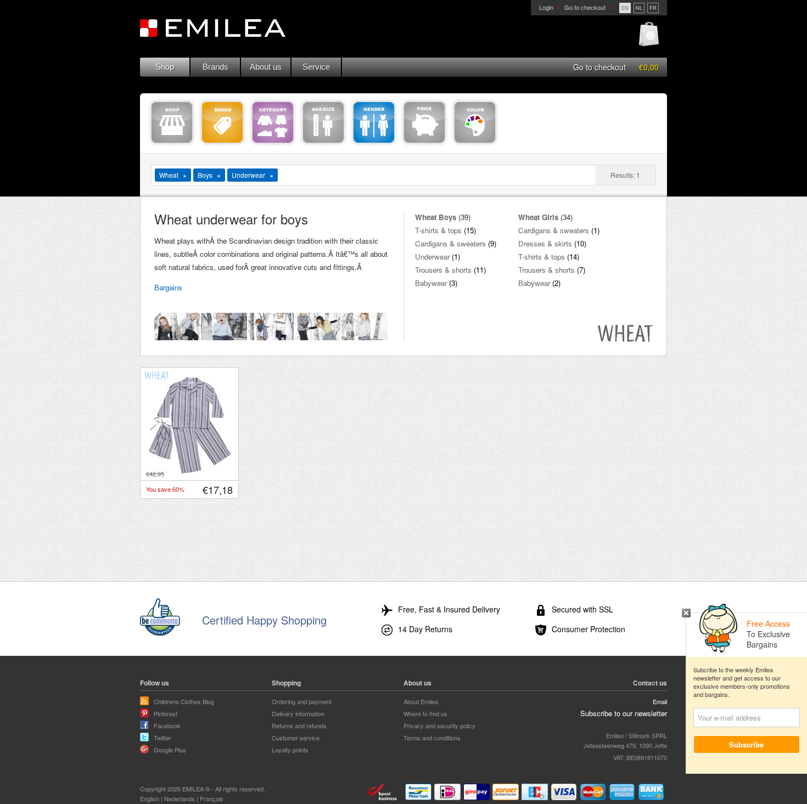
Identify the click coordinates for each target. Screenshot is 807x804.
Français (211, 798)
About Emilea (421, 701)
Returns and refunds (299, 725)
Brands (215, 66)
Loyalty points (290, 749)
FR (653, 8)
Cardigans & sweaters (450, 243)
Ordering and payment (302, 701)
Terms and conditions (432, 737)
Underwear (432, 256)
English (149, 798)
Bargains (168, 287)
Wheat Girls (538, 217)
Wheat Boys (435, 217)
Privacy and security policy (439, 725)
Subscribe (747, 744)
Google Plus (170, 749)
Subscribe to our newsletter (623, 713)
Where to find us (425, 713)
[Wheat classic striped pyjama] (190, 472)
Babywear (431, 283)
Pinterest (165, 713)
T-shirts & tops (438, 230)
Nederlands (179, 798)
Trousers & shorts (443, 270)
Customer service (296, 737)
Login (546, 7)
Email (660, 701)
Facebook (167, 725)
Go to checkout (585, 7)
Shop (164, 66)
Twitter (162, 737)
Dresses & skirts (545, 243)
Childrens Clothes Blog (184, 701)
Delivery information (298, 713)
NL (639, 8)
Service (316, 66)
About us (266, 66)
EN (625, 8)
